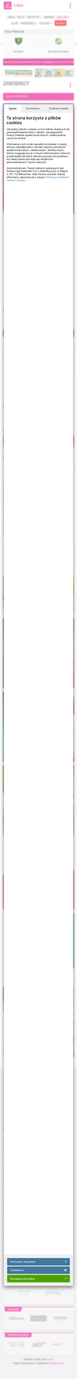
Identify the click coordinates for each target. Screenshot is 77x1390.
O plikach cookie (58, 108)
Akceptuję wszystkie (22, 1278)
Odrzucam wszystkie (22, 1261)
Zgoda (12, 108)
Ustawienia (32, 108)
